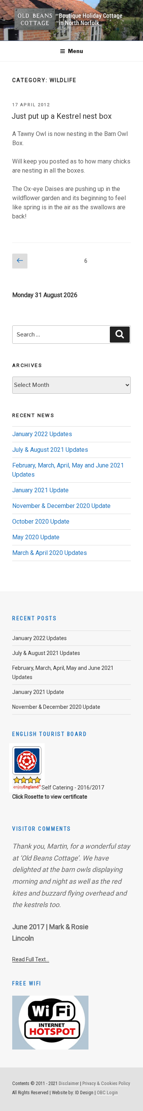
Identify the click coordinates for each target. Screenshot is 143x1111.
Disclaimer (69, 1083)
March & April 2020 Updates (49, 552)
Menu (75, 51)
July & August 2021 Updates (50, 449)
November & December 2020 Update (61, 505)
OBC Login (107, 1092)
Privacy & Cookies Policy (106, 1083)
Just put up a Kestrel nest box (61, 116)
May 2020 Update (35, 537)
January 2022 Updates (42, 434)
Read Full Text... (30, 959)
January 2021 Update (40, 490)
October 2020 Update (40, 521)
